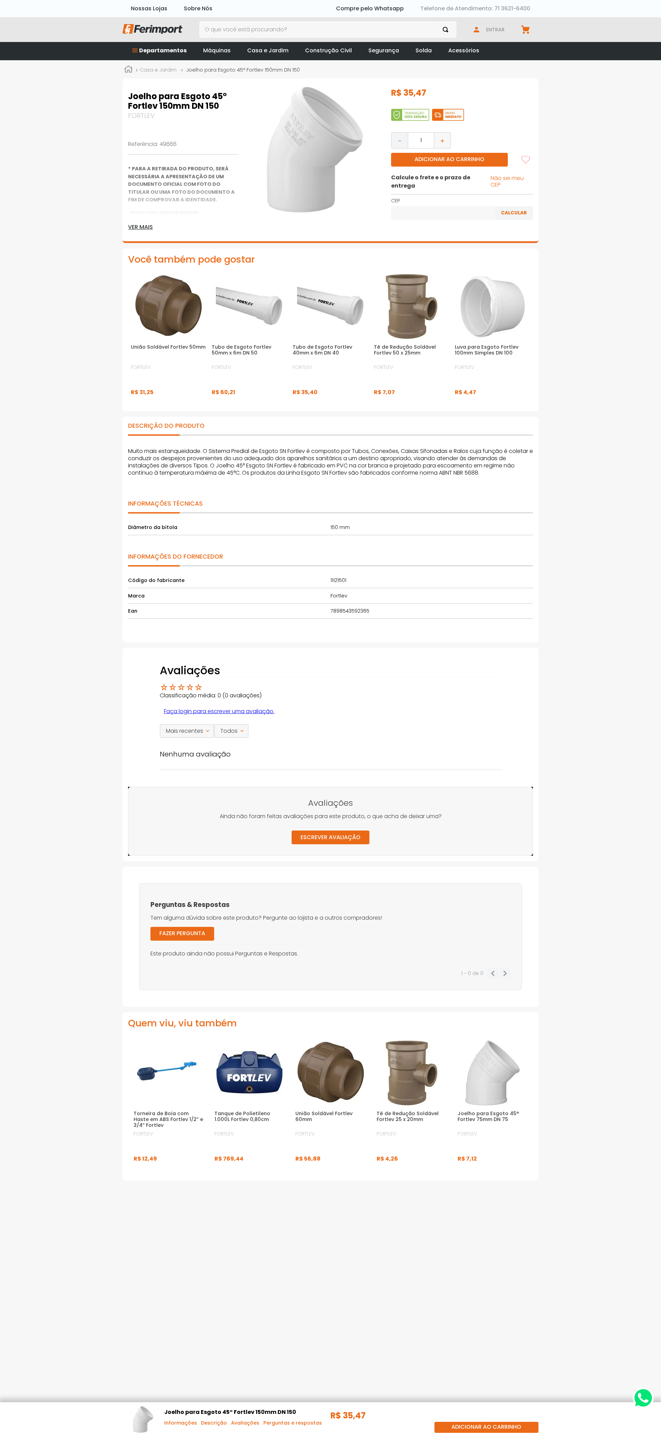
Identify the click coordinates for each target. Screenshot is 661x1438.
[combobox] (328, 29)
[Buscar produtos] (447, 29)
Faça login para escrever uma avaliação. (219, 711)
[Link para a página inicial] (128, 70)
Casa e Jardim (158, 69)
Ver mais (140, 227)
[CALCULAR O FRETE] (514, 213)
